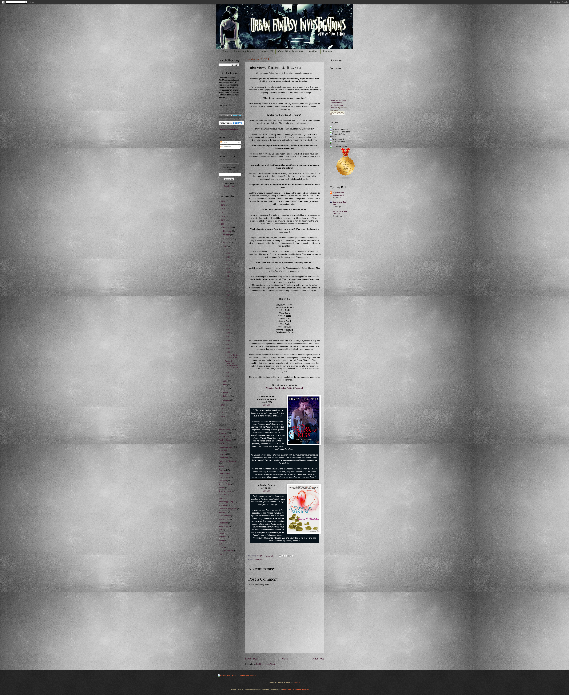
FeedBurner (229, 186)
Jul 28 (228, 261)
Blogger (297, 682)
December (227, 227)
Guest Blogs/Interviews (290, 51)
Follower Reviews (226, 551)
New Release (224, 444)
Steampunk (223, 523)
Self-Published (224, 474)
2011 (223, 412)
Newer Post (251, 658)
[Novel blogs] (346, 179)
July (225, 246)
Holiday (222, 488)
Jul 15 (228, 306)
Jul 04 (228, 348)
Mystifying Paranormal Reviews (296, 689)
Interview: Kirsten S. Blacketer (232, 356)
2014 (223, 224)
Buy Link (266, 405)
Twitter (290, 388)
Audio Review (224, 526)
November (227, 231)
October (226, 235)
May (225, 385)
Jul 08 (228, 333)
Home (225, 51)
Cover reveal (224, 477)
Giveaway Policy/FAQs (228, 509)
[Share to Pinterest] (291, 555)
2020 (223, 201)
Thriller (221, 554)
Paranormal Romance (227, 461)
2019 (223, 205)
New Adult (223, 505)
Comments (226, 147)
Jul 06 (228, 341)
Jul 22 (228, 284)
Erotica (221, 533)
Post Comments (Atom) (265, 664)
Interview (258, 560)
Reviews (327, 51)
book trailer (223, 498)
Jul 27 (228, 265)
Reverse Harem (225, 491)
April (225, 389)
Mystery (222, 540)
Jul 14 (228, 310)
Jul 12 (228, 318)
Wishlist (313, 51)
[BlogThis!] (282, 555)
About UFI (267, 51)
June (225, 381)
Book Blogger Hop (226, 502)
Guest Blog (223, 450)
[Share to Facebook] (288, 555)
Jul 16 (228, 303)
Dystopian (223, 481)
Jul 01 (228, 376)
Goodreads (280, 388)
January (226, 400)
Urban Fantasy (224, 437)
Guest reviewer (225, 516)
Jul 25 (228, 272)
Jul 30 (228, 253)
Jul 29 (228, 257)
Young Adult (223, 458)
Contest (222, 547)
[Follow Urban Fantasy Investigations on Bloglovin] (231, 124)
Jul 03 (228, 352)
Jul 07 (228, 337)
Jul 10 (228, 325)
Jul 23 (228, 280)
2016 (223, 216)
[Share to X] (285, 555)
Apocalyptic (223, 512)
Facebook (298, 388)
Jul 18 (228, 295)
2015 (223, 220)
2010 (223, 416)
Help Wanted (224, 519)
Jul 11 (228, 322)
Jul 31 (228, 249)
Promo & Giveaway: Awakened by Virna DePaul (231, 364)
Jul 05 (228, 344)
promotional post (225, 447)
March (226, 392)
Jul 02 (228, 372)
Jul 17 (228, 299)
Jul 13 (228, 314)
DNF (220, 530)
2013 (223, 405)
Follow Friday (224, 495)
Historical (222, 537)
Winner (221, 467)
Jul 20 (228, 291)
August (226, 242)
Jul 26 (228, 268)
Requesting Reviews (245, 51)
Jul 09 (228, 329)
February (227, 396)
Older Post (318, 658)
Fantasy (222, 470)
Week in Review (225, 440)
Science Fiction (225, 484)
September (228, 239)
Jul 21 (228, 287)
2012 (223, 409)
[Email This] (280, 555)
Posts (224, 142)
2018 (223, 209)
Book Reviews (224, 429)
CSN (220, 544)
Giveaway (223, 433)
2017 (223, 213)
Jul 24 (228, 276)
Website (269, 388)
